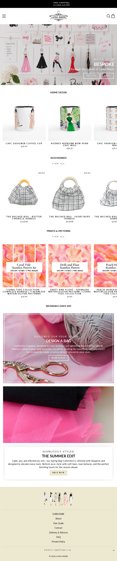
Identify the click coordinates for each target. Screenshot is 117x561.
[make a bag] (58, 348)
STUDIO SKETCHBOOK (57, 550)
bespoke (91, 76)
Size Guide (58, 523)
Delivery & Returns (58, 532)
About (58, 518)
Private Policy (58, 541)
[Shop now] (58, 433)
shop (107, 76)
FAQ (58, 537)
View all (58, 164)
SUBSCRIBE (58, 514)
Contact (58, 528)
